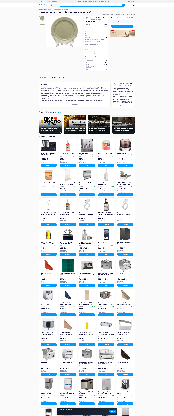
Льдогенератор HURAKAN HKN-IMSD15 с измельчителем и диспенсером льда (124, 392)
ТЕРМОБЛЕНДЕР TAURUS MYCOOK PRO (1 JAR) (48, 153)
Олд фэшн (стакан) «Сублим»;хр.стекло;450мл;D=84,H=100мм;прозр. (87, 154)
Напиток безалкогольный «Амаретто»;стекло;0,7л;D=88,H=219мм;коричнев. (106, 213)
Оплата (90, 1)
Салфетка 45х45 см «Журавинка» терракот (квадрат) (47, 274)
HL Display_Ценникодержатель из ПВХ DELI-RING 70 (124, 213)
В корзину (48, 165)
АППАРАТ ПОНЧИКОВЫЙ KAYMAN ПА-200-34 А (124, 183)
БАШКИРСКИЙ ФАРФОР (96, 17)
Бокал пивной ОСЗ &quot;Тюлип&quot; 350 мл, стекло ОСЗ (48, 243)
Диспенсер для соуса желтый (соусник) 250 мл (86, 333)
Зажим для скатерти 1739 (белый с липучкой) (124, 333)
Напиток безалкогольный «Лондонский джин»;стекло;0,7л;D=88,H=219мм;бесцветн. (106, 183)
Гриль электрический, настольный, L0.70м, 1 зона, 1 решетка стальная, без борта (106, 333)
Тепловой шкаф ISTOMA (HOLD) (85, 183)
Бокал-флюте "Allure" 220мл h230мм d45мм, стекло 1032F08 (48, 213)
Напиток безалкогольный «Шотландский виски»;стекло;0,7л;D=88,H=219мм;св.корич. (68, 213)
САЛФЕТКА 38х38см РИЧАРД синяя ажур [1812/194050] (65, 303)
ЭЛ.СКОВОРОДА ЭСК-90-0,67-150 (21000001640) (105, 363)
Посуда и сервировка (44, 9)
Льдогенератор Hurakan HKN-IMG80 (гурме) (47, 392)
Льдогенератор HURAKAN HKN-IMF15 (86, 392)
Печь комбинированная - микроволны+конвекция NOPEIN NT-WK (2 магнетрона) (67, 363)
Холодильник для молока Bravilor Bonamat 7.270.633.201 (124, 243)
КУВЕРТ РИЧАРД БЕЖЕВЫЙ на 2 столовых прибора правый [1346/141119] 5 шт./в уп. (87, 303)
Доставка (85, 1)
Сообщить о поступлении (122, 26)
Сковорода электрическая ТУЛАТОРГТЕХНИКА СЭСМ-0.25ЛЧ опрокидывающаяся (105, 274)
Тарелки (66, 9)
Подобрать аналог (122, 21)
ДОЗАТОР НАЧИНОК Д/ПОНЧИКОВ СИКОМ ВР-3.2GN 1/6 (66, 243)
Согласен (113, 411)
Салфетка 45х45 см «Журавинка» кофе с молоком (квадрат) (65, 333)
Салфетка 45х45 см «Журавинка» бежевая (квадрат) (123, 303)
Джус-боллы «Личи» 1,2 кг (105, 153)
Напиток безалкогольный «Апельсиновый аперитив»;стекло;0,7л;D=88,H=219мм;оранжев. (68, 154)
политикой (75, 413)
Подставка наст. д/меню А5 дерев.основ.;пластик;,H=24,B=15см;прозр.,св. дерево (68, 183)
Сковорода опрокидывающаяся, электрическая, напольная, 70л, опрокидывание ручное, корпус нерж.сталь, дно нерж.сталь (125, 274)
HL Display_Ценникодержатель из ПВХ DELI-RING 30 (86, 213)
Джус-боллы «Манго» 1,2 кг (48, 182)
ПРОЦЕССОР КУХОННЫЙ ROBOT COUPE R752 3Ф (86, 242)
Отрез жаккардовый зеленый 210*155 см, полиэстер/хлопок (68, 274)
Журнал (107, 1)
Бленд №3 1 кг (102, 242)
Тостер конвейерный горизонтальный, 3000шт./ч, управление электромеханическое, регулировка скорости (106, 303)
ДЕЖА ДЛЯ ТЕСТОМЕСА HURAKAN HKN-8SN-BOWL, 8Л (48, 333)
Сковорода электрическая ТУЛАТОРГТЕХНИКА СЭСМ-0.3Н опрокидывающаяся (86, 363)
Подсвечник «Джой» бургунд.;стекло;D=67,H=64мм (125, 154)
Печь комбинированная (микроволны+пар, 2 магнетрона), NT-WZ (47, 303)
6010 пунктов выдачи (52, 1)
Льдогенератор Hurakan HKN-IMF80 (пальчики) (104, 392)
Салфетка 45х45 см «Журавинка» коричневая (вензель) (124, 363)
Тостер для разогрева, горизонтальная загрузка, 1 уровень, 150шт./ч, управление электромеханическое (86, 274)
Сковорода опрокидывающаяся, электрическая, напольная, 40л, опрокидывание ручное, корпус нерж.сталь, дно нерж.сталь (48, 363)
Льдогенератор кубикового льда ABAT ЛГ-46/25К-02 (67, 392)
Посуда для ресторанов (57, 9)
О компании (78, 1)
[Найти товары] (123, 5)
